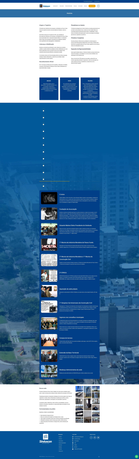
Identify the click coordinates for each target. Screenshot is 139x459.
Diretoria (60, 438)
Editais (75, 444)
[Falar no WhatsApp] (136, 456)
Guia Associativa (97, 1)
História (60, 436)
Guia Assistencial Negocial (88, 1)
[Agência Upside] (99, 456)
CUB (75, 442)
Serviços (60, 444)
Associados (61, 440)
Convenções (76, 440)
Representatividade (62, 442)
